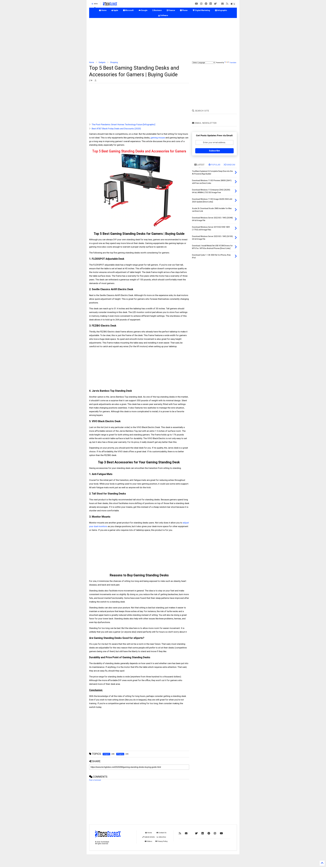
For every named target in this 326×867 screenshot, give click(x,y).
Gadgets (102, 62)
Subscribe (214, 150)
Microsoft (129, 10)
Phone (184, 10)
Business (158, 10)
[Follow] (222, 3)
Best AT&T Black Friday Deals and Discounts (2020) (116, 128)
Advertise (162, 837)
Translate (232, 63)
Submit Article (149, 837)
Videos (149, 841)
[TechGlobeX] (110, 5)
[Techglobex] (227, 3)
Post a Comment (95, 780)
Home (103, 10)
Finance (171, 10)
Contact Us (162, 833)
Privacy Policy (162, 841)
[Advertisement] (163, 40)
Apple (115, 10)
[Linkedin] (210, 3)
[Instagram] (201, 3)
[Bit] (196, 3)
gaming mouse (158, 137)
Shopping (114, 62)
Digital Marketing (202, 10)
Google (144, 10)
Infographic (222, 10)
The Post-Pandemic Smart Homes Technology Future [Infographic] (123, 124)
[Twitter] (215, 3)
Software (164, 15)
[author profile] (95, 80)
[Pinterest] (206, 3)
